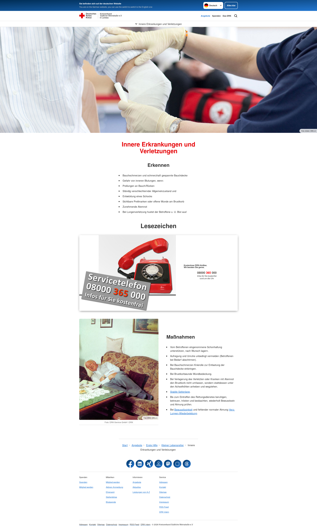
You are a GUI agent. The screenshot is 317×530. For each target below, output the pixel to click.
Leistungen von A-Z (141, 492)
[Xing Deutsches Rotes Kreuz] (149, 464)
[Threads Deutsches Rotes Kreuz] (187, 464)
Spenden (216, 15)
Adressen (163, 482)
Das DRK (227, 15)
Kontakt (162, 487)
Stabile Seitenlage (180, 391)
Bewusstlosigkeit (183, 409)
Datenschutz (164, 497)
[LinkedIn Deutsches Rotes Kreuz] (140, 464)
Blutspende (111, 502)
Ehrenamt (110, 492)
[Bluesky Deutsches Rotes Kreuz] (177, 464)
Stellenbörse (111, 497)
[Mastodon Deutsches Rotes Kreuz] (168, 464)
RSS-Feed (164, 507)
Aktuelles (137, 487)
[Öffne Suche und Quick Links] (236, 16)
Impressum (164, 502)
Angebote (205, 15)
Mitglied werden (86, 487)
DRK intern (164, 512)
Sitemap (163, 492)
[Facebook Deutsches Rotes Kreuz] (130, 464)
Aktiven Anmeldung (114, 487)
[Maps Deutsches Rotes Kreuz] (158, 464)
